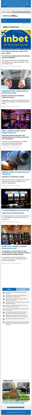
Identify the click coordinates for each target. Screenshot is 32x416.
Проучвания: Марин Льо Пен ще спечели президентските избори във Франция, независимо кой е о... (16, 313)
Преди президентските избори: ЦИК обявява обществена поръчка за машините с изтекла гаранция (17, 323)
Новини (3, 12)
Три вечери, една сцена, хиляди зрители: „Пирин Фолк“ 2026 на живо (16, 296)
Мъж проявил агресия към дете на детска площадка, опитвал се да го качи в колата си (17, 315)
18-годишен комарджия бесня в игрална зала (15, 210)
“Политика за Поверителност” (12, 5)
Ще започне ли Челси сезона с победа (15, 318)
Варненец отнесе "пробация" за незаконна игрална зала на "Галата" (14, 247)
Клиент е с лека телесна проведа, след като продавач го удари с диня (16, 306)
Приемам (23, 6)
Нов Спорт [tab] (23, 289)
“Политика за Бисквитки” (24, 5)
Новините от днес (26, 23)
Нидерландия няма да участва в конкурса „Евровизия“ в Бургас (16, 299)
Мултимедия (9, 12)
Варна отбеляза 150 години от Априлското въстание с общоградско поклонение (15, 402)
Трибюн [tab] (9, 289)
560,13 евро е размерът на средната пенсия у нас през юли (17, 309)
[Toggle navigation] (4, 20)
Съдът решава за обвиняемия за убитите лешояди (16, 292)
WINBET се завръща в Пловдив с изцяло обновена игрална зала (13, 132)
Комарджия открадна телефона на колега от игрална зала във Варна (15, 92)
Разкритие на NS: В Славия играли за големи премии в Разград (17, 302)
